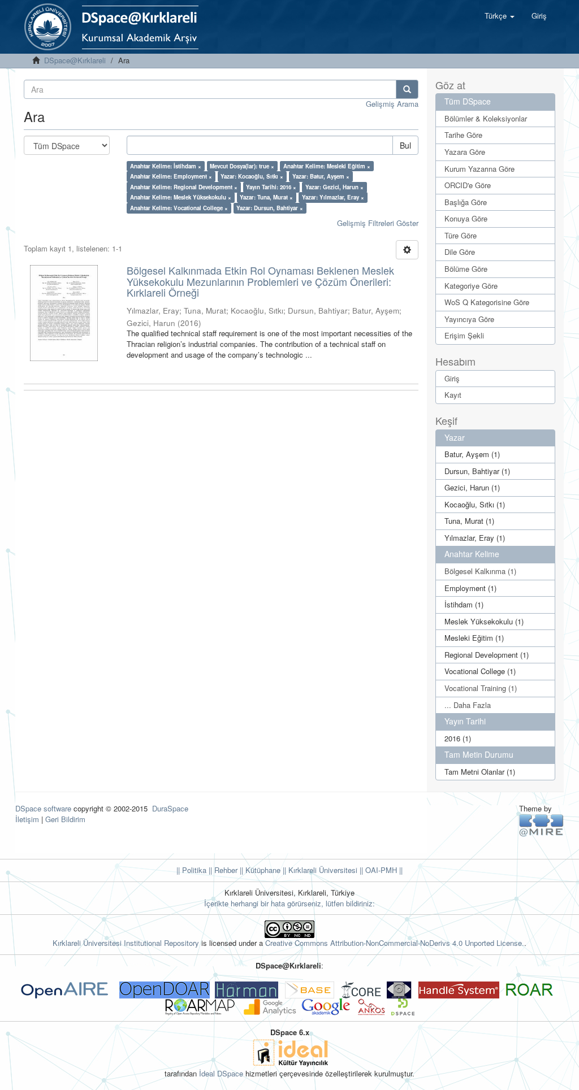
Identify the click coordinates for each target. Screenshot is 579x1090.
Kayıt (452, 394)
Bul (405, 145)
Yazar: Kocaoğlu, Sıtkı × (252, 176)
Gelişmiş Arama (392, 103)
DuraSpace (170, 808)
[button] (499, 16)
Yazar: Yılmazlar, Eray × (333, 197)
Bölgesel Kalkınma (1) (480, 571)
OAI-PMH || (383, 870)
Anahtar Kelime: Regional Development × (183, 187)
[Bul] (407, 89)
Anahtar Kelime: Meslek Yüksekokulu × (180, 197)
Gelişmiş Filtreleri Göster (377, 223)
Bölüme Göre (465, 268)
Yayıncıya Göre (469, 319)
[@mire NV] (541, 824)
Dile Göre (459, 251)
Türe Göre (460, 235)
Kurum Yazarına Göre (479, 168)
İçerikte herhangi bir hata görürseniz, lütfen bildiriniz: (289, 903)
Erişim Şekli (464, 335)
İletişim (27, 819)
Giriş (452, 378)
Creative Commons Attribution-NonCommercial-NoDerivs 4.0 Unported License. (394, 942)
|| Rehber (221, 870)
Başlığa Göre (465, 202)
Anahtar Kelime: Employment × (171, 176)
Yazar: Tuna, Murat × (266, 197)
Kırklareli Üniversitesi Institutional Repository (126, 942)
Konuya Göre (465, 218)
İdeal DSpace (221, 1073)
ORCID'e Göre (467, 185)
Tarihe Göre (463, 134)
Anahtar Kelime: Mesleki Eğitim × (326, 166)
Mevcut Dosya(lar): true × (242, 166)
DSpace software (43, 808)
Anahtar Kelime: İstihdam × (165, 166)
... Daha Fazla (467, 705)
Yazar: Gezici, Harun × (334, 187)
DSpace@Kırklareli (75, 60)
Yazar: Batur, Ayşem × (320, 176)
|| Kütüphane (258, 870)
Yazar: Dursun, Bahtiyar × (269, 208)
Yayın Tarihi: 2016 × (271, 187)
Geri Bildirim (65, 819)
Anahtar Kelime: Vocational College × (179, 208)
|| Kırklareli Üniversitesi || (321, 870)
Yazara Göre (464, 151)
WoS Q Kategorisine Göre (486, 302)
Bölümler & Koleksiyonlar (485, 118)
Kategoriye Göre (471, 285)
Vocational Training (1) (480, 688)
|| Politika (191, 870)
